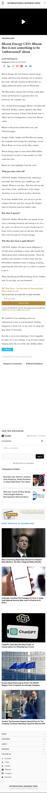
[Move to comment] (30, 66)
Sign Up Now (11, 514)
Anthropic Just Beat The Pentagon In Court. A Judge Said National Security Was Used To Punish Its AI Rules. (22, 600)
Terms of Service (11, 310)
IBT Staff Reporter (11, 59)
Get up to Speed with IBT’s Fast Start (32, 511)
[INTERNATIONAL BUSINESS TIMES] (24, 3)
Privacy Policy (25, 310)
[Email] (26, 66)
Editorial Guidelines (34, 364)
